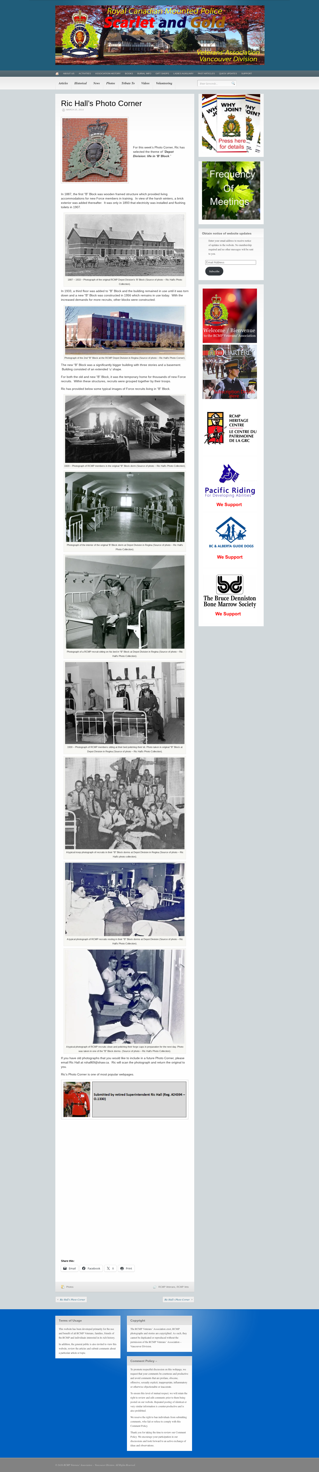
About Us (68, 73)
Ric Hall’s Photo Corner (72, 1299)
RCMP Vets (183, 1287)
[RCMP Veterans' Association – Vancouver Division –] (160, 64)
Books (129, 73)
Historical (80, 83)
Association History (108, 73)
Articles (63, 83)
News (96, 83)
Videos (145, 83)
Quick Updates (228, 73)
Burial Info (144, 73)
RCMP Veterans (166, 1287)
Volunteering (164, 83)
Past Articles (206, 73)
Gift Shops (162, 73)
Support (246, 73)
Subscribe (214, 271)
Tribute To (128, 83)
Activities (85, 73)
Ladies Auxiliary (183, 73)
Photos (110, 83)
